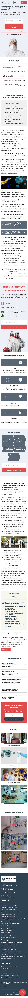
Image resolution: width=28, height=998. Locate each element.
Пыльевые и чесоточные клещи (8, 958)
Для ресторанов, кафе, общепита (8, 909)
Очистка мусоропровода (6, 930)
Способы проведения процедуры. (12, 106)
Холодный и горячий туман (7, 970)
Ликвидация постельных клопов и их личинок (11, 942)
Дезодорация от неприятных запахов (9, 966)
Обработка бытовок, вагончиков (8, 937)
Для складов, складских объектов (8, 916)
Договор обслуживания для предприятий (10, 902)
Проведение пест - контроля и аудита (9, 905)
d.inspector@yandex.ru (8, 897)
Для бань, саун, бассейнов (7, 921)
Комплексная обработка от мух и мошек (10, 961)
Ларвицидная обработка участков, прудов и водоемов (13, 956)
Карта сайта (15, 992)
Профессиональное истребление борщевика (11, 977)
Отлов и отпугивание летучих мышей (9, 975)
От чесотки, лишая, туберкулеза (8, 935)
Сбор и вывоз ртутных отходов (8, 980)
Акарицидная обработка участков (8, 949)
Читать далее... (5, 649)
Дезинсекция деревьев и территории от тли (11, 951)
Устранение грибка (5, 968)
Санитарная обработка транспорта (9, 907)
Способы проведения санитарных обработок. (15, 108)
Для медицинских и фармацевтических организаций (13, 918)
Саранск (5, 884)
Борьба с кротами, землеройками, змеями (10, 973)
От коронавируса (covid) (6, 932)
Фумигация (3, 986)
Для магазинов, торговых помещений (9, 914)
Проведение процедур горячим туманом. (14, 123)
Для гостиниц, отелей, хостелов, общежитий (11, 912)
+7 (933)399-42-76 (15, 34)
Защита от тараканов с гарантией (8, 944)
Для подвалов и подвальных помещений (10, 923)
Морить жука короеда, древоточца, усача (10, 954)
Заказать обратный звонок (14, 26)
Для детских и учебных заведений (8, 928)
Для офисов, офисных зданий (7, 925)
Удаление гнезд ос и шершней (8, 947)
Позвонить (23, 2)
